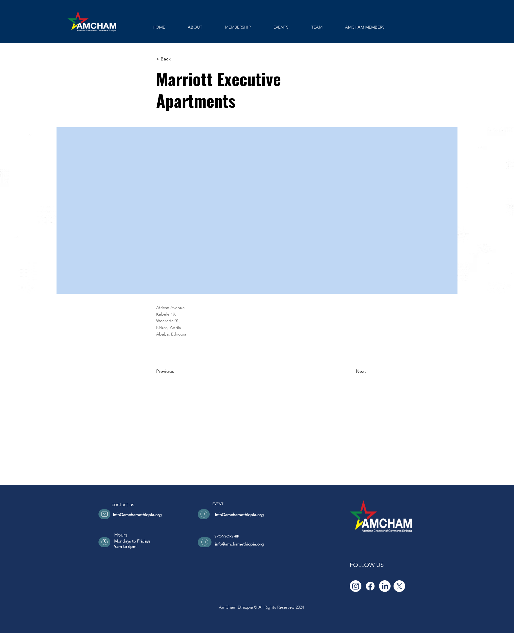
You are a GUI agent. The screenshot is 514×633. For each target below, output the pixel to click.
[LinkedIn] (385, 586)
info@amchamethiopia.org (137, 514)
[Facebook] (370, 586)
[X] (399, 586)
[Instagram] (355, 586)
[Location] (104, 514)
